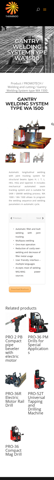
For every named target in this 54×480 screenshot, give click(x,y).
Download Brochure (20, 289)
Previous (17, 218)
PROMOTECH (32, 83)
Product (16, 83)
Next (38, 218)
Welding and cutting (21, 87)
